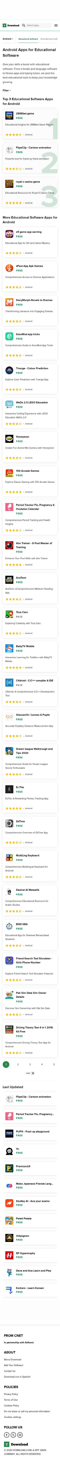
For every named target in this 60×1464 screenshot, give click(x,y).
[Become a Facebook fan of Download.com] (6, 1435)
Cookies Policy (11, 1405)
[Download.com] (11, 25)
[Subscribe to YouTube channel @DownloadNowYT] (20, 1435)
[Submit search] (23, 25)
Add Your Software (13, 1365)
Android (7, 38)
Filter (6, 90)
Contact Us (9, 1371)
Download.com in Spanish (17, 1376)
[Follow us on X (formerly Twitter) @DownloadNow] (13, 1435)
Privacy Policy (11, 1394)
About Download (12, 1359)
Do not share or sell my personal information (27, 1411)
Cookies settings (12, 1417)
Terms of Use (11, 1399)
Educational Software (28, 39)
